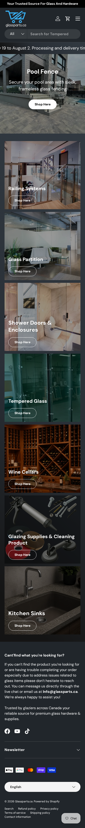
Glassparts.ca (24, 801)
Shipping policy (40, 813)
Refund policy (27, 809)
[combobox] (42, 34)
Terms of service (15, 813)
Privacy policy (49, 809)
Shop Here (43, 104)
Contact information (18, 817)
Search (9, 809)
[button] (68, 19)
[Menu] (78, 19)
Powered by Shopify (47, 801)
